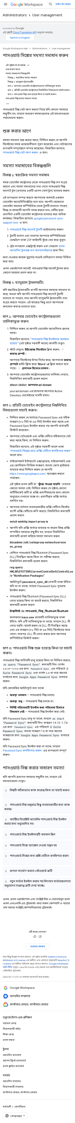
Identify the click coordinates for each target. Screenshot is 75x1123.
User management (47, 15)
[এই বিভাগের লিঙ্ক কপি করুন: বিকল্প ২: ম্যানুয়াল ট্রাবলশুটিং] (47, 283)
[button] (37, 792)
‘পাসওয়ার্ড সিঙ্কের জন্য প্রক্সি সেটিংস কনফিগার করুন (40, 450)
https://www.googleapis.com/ (28, 473)
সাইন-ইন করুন (63, 4)
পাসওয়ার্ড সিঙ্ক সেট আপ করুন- (21, 152)
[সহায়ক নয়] (40, 936)
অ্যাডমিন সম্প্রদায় (12, 1081)
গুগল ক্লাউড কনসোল (13, 1066)
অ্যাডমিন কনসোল (12, 1055)
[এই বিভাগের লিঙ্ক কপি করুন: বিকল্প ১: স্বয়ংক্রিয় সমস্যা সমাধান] (52, 175)
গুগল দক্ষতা (9, 1040)
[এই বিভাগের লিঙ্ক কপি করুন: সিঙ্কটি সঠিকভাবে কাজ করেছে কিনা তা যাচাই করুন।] (7, 794)
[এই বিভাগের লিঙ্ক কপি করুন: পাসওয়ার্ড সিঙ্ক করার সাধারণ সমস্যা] (67, 768)
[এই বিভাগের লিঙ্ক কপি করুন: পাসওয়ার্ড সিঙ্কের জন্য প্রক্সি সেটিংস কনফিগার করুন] (7, 860)
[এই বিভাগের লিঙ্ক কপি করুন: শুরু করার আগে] (34, 131)
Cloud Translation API (25, 32)
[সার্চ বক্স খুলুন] (50, 4)
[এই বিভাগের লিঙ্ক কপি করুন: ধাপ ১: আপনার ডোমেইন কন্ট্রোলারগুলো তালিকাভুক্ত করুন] (32, 322)
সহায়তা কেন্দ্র (9, 1023)
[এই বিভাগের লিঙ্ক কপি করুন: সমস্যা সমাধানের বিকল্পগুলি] (54, 166)
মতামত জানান (37, 946)
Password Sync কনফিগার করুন (22, 750)
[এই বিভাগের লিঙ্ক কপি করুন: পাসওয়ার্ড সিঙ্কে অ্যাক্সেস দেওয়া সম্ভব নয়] (60, 845)
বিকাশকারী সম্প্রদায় (13, 1086)
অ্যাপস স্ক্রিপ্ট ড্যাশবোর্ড (14, 1060)
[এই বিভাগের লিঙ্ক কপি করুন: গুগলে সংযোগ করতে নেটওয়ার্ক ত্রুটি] (55, 871)
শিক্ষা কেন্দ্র (8, 1034)
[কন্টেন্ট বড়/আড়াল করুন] (28, 65)
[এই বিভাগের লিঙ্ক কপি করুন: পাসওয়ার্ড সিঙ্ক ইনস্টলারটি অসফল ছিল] (58, 834)
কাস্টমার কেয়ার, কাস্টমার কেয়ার (20, 1092)
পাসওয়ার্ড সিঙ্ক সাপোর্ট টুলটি (26, 229)
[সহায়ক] (35, 936)
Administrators (15, 15)
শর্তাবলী (7, 1106)
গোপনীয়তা (19, 1106)
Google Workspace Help (15, 48)
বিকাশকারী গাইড (12, 1028)
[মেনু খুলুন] (5, 4)
